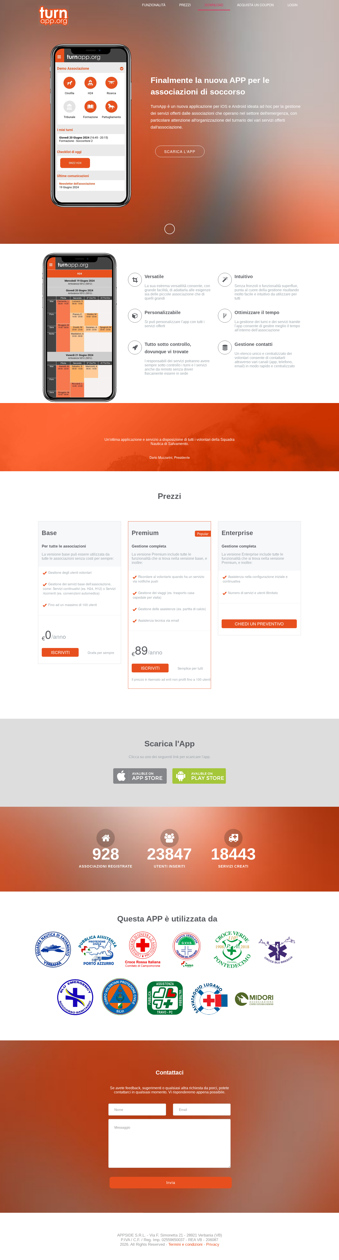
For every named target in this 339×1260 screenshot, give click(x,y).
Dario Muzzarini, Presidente (169, 457)
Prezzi (185, 5)
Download (214, 5)
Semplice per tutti (190, 668)
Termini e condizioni (185, 1244)
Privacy (212, 1244)
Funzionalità (153, 5)
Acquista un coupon (255, 5)
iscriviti (60, 652)
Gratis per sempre (101, 652)
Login (292, 5)
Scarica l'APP (179, 151)
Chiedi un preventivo (259, 624)
